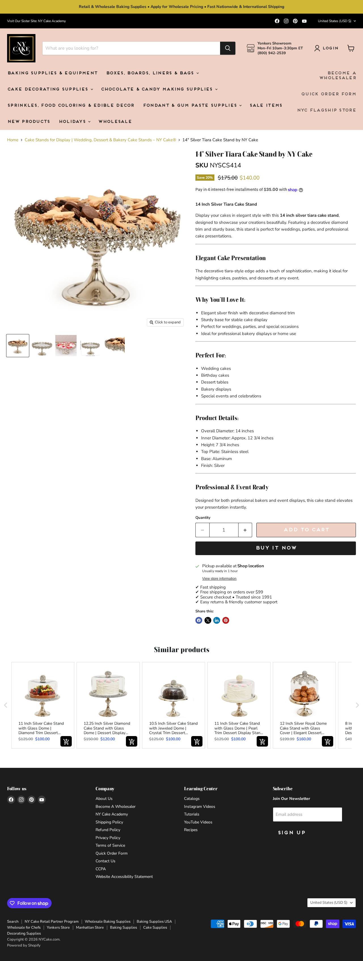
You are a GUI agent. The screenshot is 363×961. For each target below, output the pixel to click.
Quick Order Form (328, 94)
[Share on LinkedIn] (216, 620)
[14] (42, 345)
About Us (104, 798)
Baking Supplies (123, 927)
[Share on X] (207, 620)
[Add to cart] (66, 741)
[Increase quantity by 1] (245, 530)
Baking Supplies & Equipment (52, 73)
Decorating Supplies (24, 933)
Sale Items (265, 106)
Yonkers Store (58, 927)
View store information (219, 579)
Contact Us (105, 861)
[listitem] (42, 705)
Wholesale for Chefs (24, 927)
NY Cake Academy (112, 814)
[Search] (227, 48)
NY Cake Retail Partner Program (52, 921)
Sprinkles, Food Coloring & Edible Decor (70, 106)
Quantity (202, 518)
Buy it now (275, 548)
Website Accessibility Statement (124, 876)
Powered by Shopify (24, 945)
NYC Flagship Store (326, 110)
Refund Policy (108, 830)
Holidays (73, 122)
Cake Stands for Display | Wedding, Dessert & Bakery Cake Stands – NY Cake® (100, 140)
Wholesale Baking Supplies (107, 921)
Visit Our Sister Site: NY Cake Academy (36, 21)
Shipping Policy (109, 822)
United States (334, 21)
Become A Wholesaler (337, 75)
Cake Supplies (155, 927)
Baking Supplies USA (154, 921)
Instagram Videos (199, 806)
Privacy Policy (108, 837)
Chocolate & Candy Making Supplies (157, 89)
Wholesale (115, 122)
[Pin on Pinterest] (225, 620)
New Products (28, 122)
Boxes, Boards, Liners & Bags (151, 73)
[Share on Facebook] (198, 620)
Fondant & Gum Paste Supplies (191, 106)
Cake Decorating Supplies (48, 89)
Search (12, 921)
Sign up (291, 833)
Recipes (191, 830)
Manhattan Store (90, 927)
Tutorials (191, 814)
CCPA (101, 869)
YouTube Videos (198, 822)
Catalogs (192, 798)
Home (12, 140)
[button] (5, 705)
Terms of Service (110, 845)
